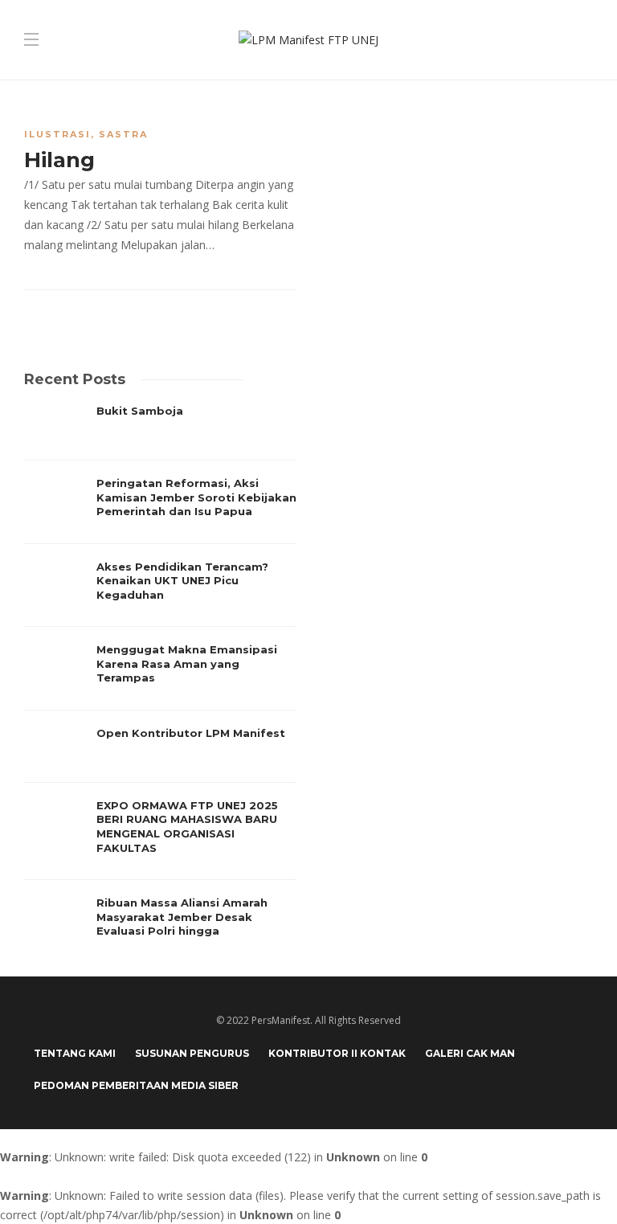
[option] (160, 678)
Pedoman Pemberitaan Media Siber (136, 1085)
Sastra (123, 134)
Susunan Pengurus (192, 1053)
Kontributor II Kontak (337, 1053)
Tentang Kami (75, 1053)
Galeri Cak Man (470, 1053)
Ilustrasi (57, 134)
